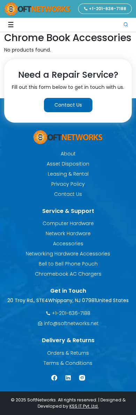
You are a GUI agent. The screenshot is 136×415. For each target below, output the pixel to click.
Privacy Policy (68, 183)
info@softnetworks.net (71, 323)
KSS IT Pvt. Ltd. (84, 406)
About (68, 153)
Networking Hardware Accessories (68, 253)
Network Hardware (68, 233)
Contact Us (68, 104)
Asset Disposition (68, 163)
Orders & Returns (68, 352)
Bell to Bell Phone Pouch (68, 263)
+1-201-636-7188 (107, 8)
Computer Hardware (68, 223)
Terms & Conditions (68, 363)
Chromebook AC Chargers (68, 273)
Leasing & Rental (68, 173)
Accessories (68, 243)
